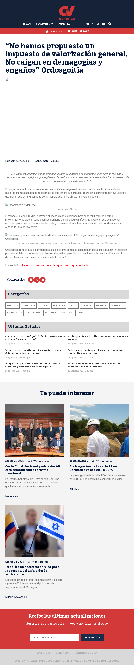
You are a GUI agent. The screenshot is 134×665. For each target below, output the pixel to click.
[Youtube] (103, 24)
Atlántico (75, 489)
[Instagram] (93, 24)
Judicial (64, 23)
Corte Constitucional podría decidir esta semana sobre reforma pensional (35, 338)
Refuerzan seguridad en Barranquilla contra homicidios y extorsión (95, 351)
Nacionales (11, 496)
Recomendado (80, 31)
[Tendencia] (47, 31)
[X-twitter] (98, 24)
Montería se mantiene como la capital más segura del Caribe (54, 265)
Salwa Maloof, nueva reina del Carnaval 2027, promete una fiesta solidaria (95, 365)
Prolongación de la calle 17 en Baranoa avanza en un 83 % (98, 338)
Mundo (9, 597)
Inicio (27, 23)
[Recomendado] (69, 31)
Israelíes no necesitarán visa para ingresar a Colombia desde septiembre (33, 351)
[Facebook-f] (87, 24)
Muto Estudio (110, 661)
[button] (31, 280)
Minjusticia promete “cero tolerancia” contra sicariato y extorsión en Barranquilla (33, 365)
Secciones (43, 23)
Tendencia (56, 31)
